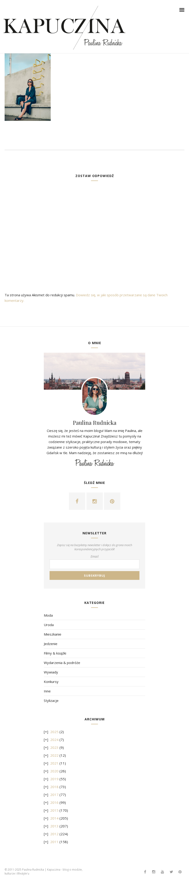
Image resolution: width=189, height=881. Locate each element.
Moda (48, 615)
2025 (54, 731)
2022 (54, 755)
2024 (54, 739)
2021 (54, 763)
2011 (54, 841)
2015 (54, 810)
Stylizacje (51, 700)
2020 (54, 771)
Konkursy (51, 681)
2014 (54, 818)
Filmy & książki (55, 653)
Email (95, 556)
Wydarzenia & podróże (62, 662)
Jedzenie (50, 643)
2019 (54, 779)
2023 (54, 747)
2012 (54, 834)
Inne (47, 691)
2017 (54, 794)
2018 (54, 786)
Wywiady (51, 672)
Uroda (49, 624)
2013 (54, 826)
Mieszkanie (52, 634)
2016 (54, 802)
